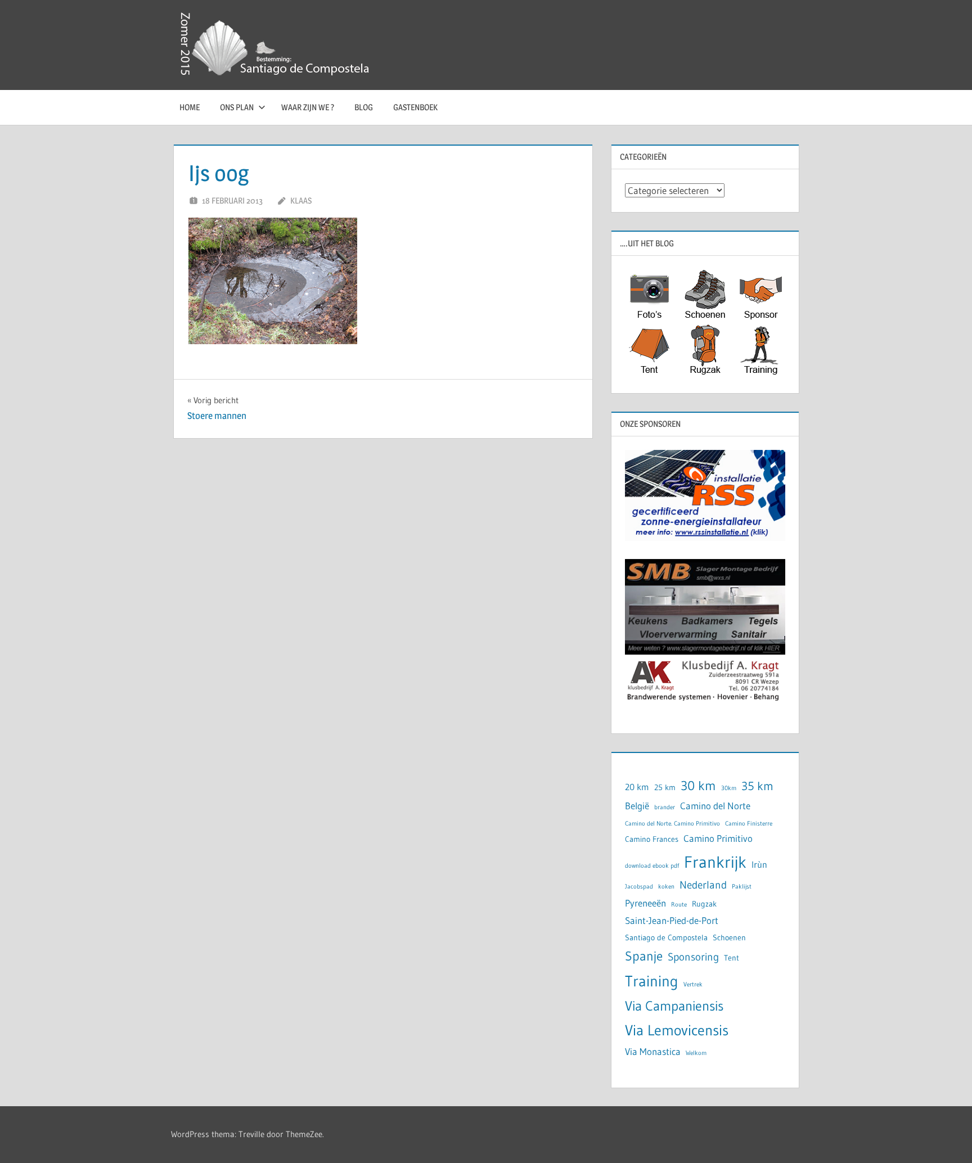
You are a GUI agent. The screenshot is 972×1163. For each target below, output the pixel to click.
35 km (757, 786)
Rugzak (704, 904)
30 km (698, 785)
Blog (363, 107)
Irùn (759, 864)
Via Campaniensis (674, 1006)
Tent (731, 958)
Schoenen (729, 938)
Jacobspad (639, 886)
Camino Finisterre (748, 823)
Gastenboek (415, 107)
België (637, 806)
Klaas (301, 200)
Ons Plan (237, 107)
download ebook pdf (652, 865)
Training (651, 981)
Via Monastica (653, 1051)
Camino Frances (651, 839)
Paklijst (742, 886)
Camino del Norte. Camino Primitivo (672, 823)
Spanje (644, 956)
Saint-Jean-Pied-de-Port (671, 920)
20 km (637, 787)
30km (728, 788)
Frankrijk (715, 861)
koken (666, 886)
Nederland (703, 884)
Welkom (696, 1053)
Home (189, 107)
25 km (665, 787)
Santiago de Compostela (666, 938)
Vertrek (693, 984)
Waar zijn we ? (307, 107)
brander (664, 807)
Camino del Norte (715, 806)
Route (679, 904)
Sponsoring (693, 956)
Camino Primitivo (718, 838)
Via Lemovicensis (676, 1030)
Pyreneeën (645, 903)
